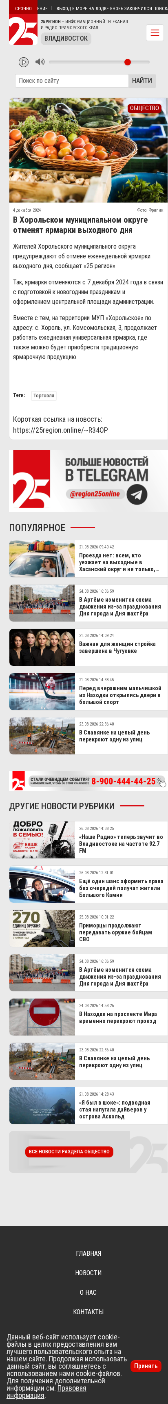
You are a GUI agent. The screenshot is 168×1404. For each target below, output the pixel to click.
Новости (88, 1273)
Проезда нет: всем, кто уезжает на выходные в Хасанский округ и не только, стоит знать (117, 566)
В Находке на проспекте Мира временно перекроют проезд (118, 1018)
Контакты (88, 1312)
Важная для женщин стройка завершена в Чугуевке (117, 647)
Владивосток (66, 38)
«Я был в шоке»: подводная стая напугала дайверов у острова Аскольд (114, 1109)
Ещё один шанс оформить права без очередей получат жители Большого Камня (121, 888)
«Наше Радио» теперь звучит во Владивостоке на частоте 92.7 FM (121, 844)
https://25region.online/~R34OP (60, 430)
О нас (88, 1292)
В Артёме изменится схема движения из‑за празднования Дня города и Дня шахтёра (120, 607)
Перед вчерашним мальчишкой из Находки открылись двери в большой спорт (120, 695)
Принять (146, 1366)
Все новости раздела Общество (69, 1151)
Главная (88, 1253)
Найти (142, 80)
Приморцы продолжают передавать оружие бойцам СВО (115, 932)
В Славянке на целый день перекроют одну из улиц (114, 736)
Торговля (43, 395)
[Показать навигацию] (155, 32)
